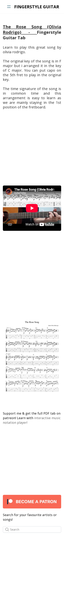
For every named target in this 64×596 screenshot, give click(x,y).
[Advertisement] (32, 149)
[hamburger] (9, 7)
